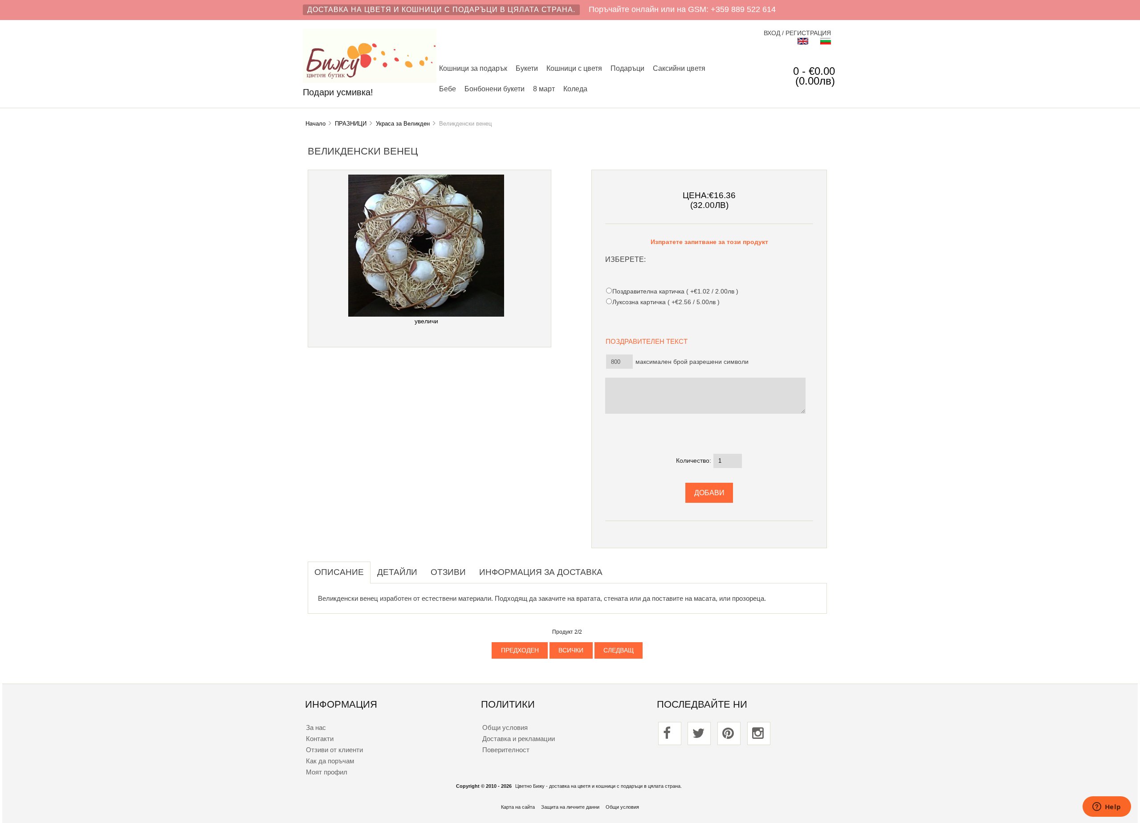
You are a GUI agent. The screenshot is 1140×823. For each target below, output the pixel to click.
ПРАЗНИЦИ (350, 123)
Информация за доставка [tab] (541, 572)
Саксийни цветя (679, 68)
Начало (315, 123)
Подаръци (627, 68)
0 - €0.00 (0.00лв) (814, 76)
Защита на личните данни (570, 807)
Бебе (447, 89)
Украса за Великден (403, 123)
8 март (544, 89)
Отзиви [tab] (448, 572)
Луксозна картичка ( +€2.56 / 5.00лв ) (666, 302)
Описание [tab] (339, 572)
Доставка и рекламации (518, 738)
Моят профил (326, 772)
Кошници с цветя (574, 68)
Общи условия (505, 727)
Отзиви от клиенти (334, 750)
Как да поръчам (330, 761)
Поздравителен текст (649, 341)
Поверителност (505, 750)
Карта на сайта (518, 807)
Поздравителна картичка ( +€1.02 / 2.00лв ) (675, 291)
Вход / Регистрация (797, 33)
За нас (316, 727)
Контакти (320, 738)
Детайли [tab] (397, 572)
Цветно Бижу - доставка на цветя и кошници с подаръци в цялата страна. (598, 786)
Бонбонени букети (494, 89)
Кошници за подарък (473, 68)
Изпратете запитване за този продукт (709, 242)
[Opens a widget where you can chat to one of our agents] (1106, 807)
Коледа (575, 89)
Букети (527, 68)
